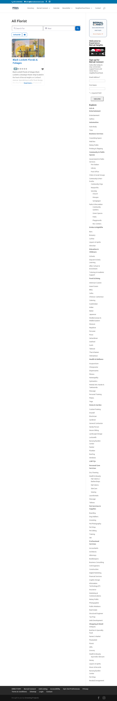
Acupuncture (93, 363)
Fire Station (95, 164)
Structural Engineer (96, 613)
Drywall (92, 413)
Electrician (93, 416)
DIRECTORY (16, 689)
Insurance (92, 590)
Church (95, 194)
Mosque (95, 197)
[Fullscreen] (104, 54)
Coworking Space (95, 138)
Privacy (85, 689)
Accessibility (55, 689)
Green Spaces (97, 213)
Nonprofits (95, 188)
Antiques (92, 627)
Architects (93, 552)
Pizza (91, 335)
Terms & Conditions (19, 692)
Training (92, 534)
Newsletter (66, 8)
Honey (91, 660)
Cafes (91, 293)
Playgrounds (97, 220)
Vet (90, 538)
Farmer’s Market (95, 636)
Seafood (92, 342)
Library (93, 168)
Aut (90, 127)
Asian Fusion (93, 286)
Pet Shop (92, 527)
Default (16, 35)
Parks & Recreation (96, 204)
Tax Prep (92, 617)
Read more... (28, 83)
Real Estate (93, 610)
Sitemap (33, 692)
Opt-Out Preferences (71, 689)
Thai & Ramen (94, 352)
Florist (91, 643)
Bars (90, 232)
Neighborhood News (83, 8)
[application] (97, 51)
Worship (94, 191)
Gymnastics (93, 381)
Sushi (91, 345)
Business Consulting (96, 562)
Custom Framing (95, 409)
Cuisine (98, 283)
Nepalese (92, 328)
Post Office (95, 172)
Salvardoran (93, 338)
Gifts (91, 647)
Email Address (94, 77)
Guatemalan (93, 304)
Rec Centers (97, 224)
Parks (95, 217)
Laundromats (93, 496)
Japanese (92, 314)
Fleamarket (93, 640)
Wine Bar (92, 246)
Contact (98, 8)
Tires (91, 130)
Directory (30, 8)
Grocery (92, 650)
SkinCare (94, 488)
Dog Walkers (93, 517)
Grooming (92, 520)
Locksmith (92, 437)
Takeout (92, 349)
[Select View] (24, 35)
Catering (92, 300)
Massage (92, 391)
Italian (91, 311)
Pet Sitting (93, 531)
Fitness (91, 374)
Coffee (91, 239)
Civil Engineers (94, 566)
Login (41, 692)
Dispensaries (93, 371)
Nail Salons (95, 485)
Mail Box (92, 141)
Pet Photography (95, 524)
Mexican (92, 324)
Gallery (91, 119)
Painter (91, 447)
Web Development (96, 620)
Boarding (92, 513)
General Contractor (96, 423)
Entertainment (94, 115)
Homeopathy (93, 378)
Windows (92, 458)
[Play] (92, 54)
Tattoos (92, 502)
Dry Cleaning (93, 472)
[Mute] (103, 54)
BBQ (91, 290)
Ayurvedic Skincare (97, 657)
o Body (94, 127)
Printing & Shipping (96, 148)
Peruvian (92, 331)
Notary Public (94, 145)
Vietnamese (93, 356)
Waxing (93, 492)
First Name (93, 85)
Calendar (56, 8)
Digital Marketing (95, 573)
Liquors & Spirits (95, 242)
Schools (92, 256)
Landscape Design (95, 434)
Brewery (92, 235)
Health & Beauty (95, 476)
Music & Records (95, 667)
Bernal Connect (42, 8)
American (92, 283)
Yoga (91, 401)
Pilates (91, 398)
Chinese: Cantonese (96, 297)
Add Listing (43, 689)
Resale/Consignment (96, 680)
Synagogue (97, 201)
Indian (91, 307)
